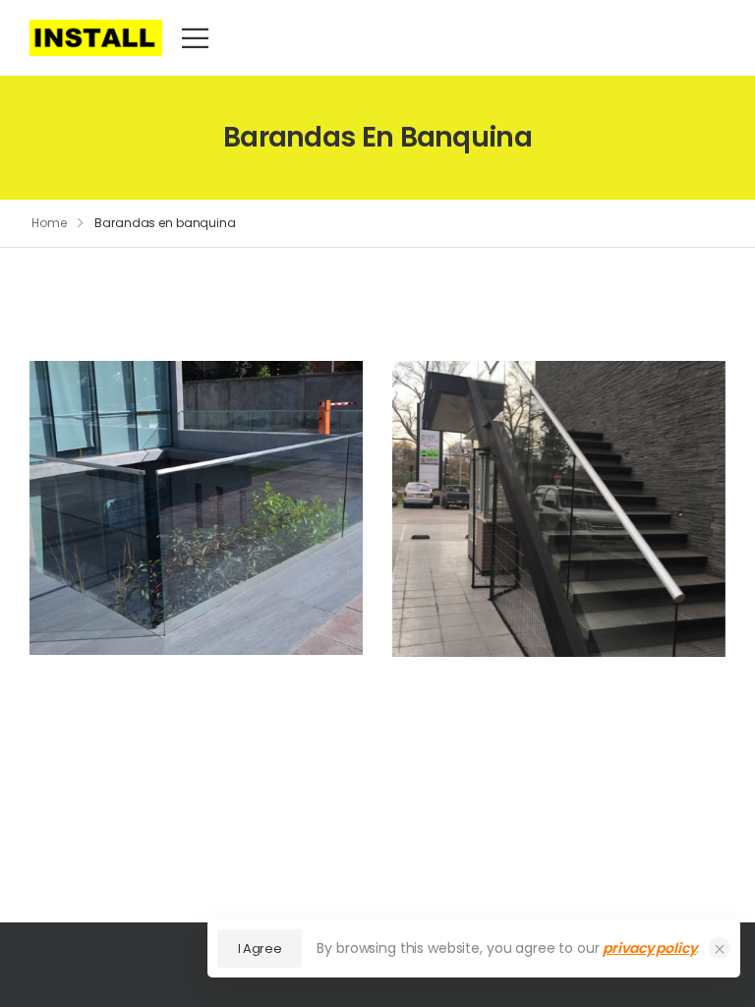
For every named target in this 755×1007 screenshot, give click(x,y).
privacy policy (649, 948)
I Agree (260, 948)
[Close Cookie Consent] (719, 948)
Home (49, 222)
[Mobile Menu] (195, 38)
